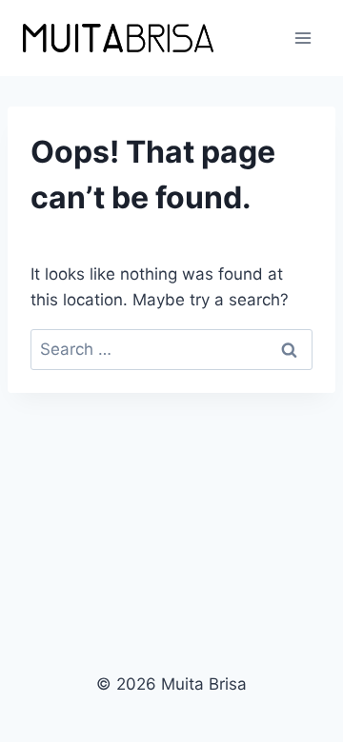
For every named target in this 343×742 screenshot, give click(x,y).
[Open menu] (302, 37)
